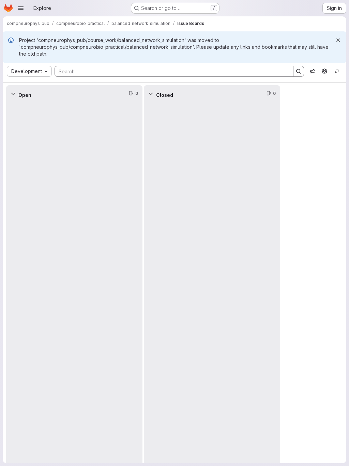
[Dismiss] (338, 40)
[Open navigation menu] (20, 8)
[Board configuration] (324, 71)
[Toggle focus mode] (336, 71)
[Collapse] (13, 93)
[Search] (298, 71)
